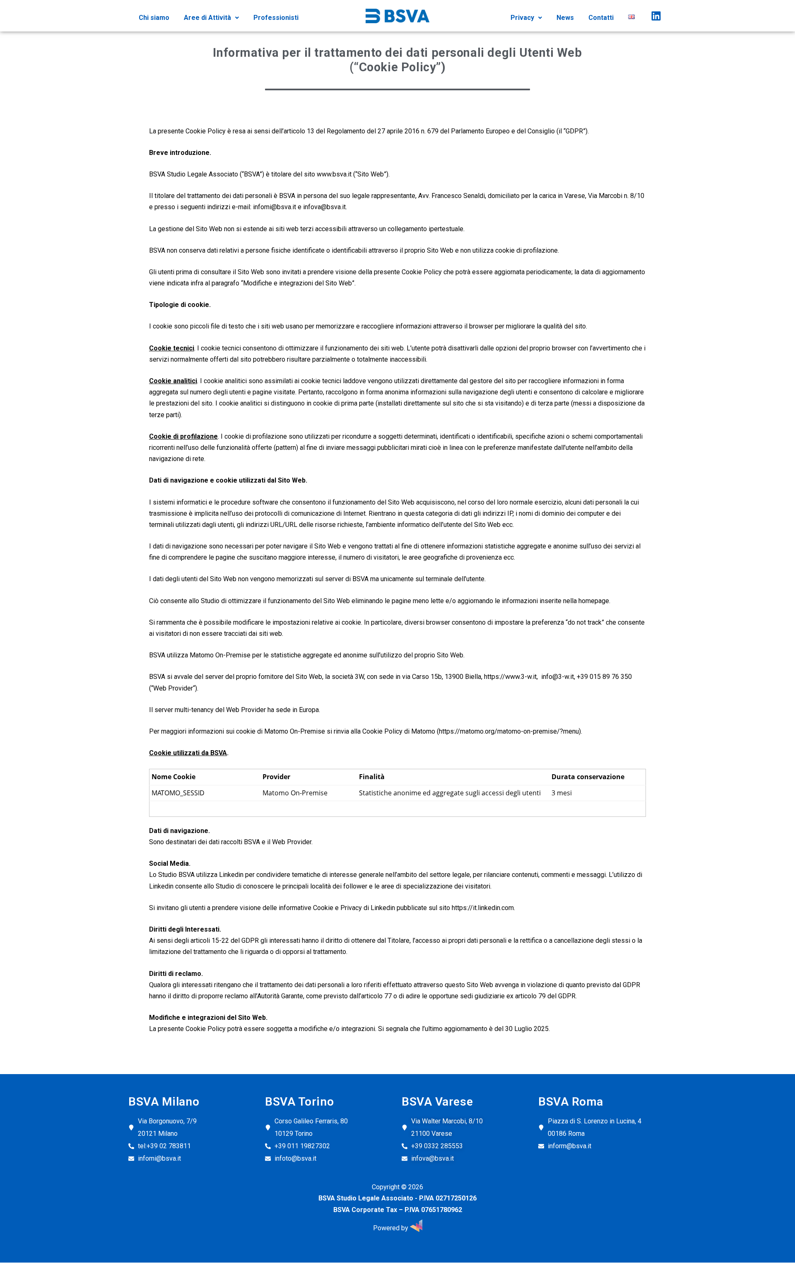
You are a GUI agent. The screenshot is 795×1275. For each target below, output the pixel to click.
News (565, 18)
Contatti (601, 18)
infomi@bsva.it (274, 207)
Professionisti (276, 18)
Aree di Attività (207, 18)
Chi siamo (154, 18)
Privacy (522, 18)
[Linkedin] (656, 15)
